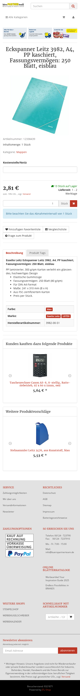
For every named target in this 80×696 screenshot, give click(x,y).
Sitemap (47, 505)
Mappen (21, 152)
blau (49, 309)
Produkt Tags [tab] (37, 253)
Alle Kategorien (18, 17)
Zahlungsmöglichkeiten (15, 492)
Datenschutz (49, 492)
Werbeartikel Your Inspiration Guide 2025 (57, 579)
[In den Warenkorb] (73, 203)
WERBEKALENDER (12, 621)
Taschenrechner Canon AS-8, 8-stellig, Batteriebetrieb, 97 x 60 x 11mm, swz (40, 384)
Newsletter (8, 511)
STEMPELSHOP (10, 609)
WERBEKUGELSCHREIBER (16, 615)
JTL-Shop (46, 689)
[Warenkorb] (64, 17)
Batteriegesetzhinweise (55, 517)
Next (69, 375)
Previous (10, 375)
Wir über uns (9, 499)
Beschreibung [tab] (14, 253)
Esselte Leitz (53, 316)
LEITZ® (66, 316)
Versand (27, 194)
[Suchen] (73, 6)
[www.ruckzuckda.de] (13, 5)
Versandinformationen (14, 505)
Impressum (49, 511)
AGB (45, 499)
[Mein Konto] (73, 17)
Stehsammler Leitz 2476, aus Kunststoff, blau (40, 450)
